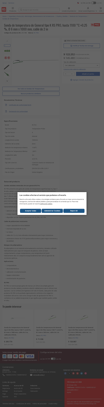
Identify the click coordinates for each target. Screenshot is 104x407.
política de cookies (46, 204)
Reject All (73, 211)
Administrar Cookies (52, 211)
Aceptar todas (30, 211)
